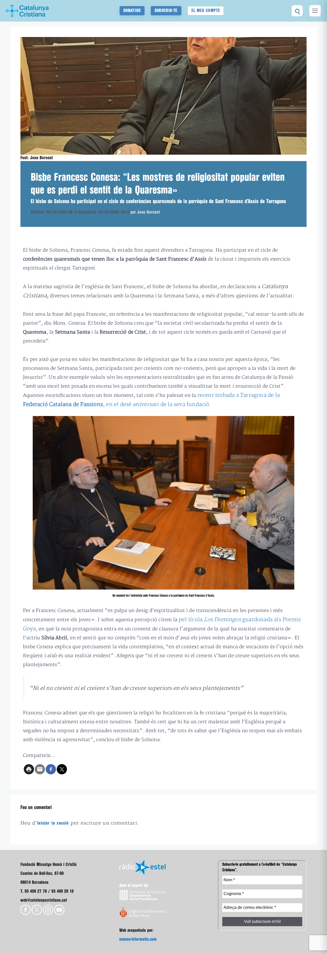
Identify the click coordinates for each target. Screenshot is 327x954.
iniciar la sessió (53, 823)
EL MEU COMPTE (205, 11)
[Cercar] (297, 11)
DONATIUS (132, 11)
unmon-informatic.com (138, 939)
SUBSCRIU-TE (166, 11)
